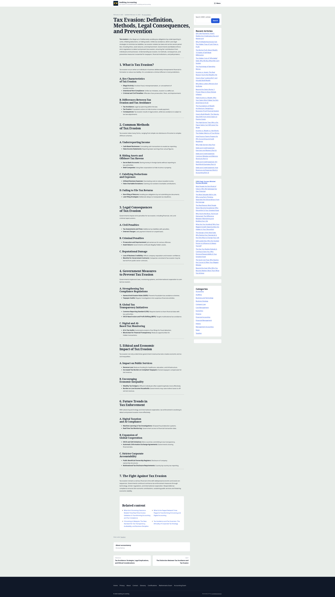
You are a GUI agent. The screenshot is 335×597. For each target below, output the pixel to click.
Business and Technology (204, 298)
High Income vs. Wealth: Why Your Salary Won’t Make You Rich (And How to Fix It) (207, 100)
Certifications (152, 585)
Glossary (143, 585)
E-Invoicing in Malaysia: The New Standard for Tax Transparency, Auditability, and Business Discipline (136, 523)
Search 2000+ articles (203, 17)
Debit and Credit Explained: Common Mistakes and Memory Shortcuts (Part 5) (207, 156)
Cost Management (202, 308)
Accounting (200, 291)
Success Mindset (201, 183)
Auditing (199, 295)
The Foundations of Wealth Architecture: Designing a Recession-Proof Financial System (207, 108)
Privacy (122, 585)
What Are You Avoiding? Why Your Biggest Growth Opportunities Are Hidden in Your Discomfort (207, 226)
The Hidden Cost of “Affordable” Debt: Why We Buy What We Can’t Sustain (207, 60)
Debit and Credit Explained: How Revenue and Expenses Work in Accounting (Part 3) (207, 170)
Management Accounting (204, 327)
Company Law (201, 304)
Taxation (123, 537)
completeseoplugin (217, 593)
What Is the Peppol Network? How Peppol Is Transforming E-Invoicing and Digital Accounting (167, 512)
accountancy (147, 15)
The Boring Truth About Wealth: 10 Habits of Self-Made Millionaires (207, 52)
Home (115, 585)
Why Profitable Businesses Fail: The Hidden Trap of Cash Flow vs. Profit (207, 44)
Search (215, 21)
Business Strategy (202, 301)
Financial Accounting (203, 317)
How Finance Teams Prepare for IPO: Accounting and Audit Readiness (207, 138)
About (128, 585)
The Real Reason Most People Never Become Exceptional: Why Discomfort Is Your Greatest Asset (207, 207)
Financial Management (204, 320)
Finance (198, 314)
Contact (135, 585)
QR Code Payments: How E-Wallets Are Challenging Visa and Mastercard (207, 35)
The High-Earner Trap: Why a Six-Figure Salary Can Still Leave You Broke (207, 124)
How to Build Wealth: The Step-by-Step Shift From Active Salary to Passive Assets (207, 116)
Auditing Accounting (128, 2)
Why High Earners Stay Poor (205, 145)
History (198, 324)
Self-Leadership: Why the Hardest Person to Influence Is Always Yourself (207, 243)
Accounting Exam (180, 585)
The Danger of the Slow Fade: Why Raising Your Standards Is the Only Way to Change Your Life (207, 235)
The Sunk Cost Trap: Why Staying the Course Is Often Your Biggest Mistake (207, 262)
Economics (199, 311)
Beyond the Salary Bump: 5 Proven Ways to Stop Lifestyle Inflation (206, 91)
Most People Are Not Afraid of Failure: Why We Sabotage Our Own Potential (206, 188)
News (198, 330)
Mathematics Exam (165, 585)
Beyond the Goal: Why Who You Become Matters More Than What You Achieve (207, 270)
